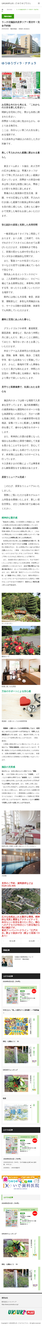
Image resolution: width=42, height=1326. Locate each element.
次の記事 (32, 941)
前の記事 (12, 941)
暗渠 (4, 1098)
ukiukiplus (26, 29)
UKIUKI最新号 (15, 1168)
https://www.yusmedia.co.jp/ (10, 1304)
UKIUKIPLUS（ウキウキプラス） (19, 1323)
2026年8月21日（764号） (12, 981)
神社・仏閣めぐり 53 (11, 1041)
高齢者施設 (13, 29)
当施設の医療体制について (24, 957)
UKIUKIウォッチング (10, 1070)
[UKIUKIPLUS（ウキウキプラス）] (17, 3)
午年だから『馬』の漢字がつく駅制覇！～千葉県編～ (21, 1011)
